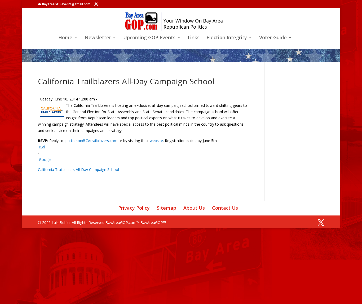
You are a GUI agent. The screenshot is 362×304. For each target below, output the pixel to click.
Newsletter (98, 38)
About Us (194, 208)
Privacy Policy (134, 208)
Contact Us (225, 208)
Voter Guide (273, 38)
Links (194, 38)
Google (45, 159)
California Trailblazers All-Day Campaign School (78, 169)
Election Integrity (226, 38)
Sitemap (166, 208)
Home (65, 38)
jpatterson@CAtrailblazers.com (90, 140)
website (156, 140)
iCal (42, 146)
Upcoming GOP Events (149, 38)
